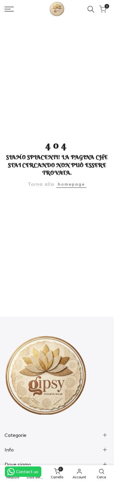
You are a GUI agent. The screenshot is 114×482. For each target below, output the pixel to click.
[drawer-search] (91, 9)
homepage (71, 184)
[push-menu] (9, 9)
